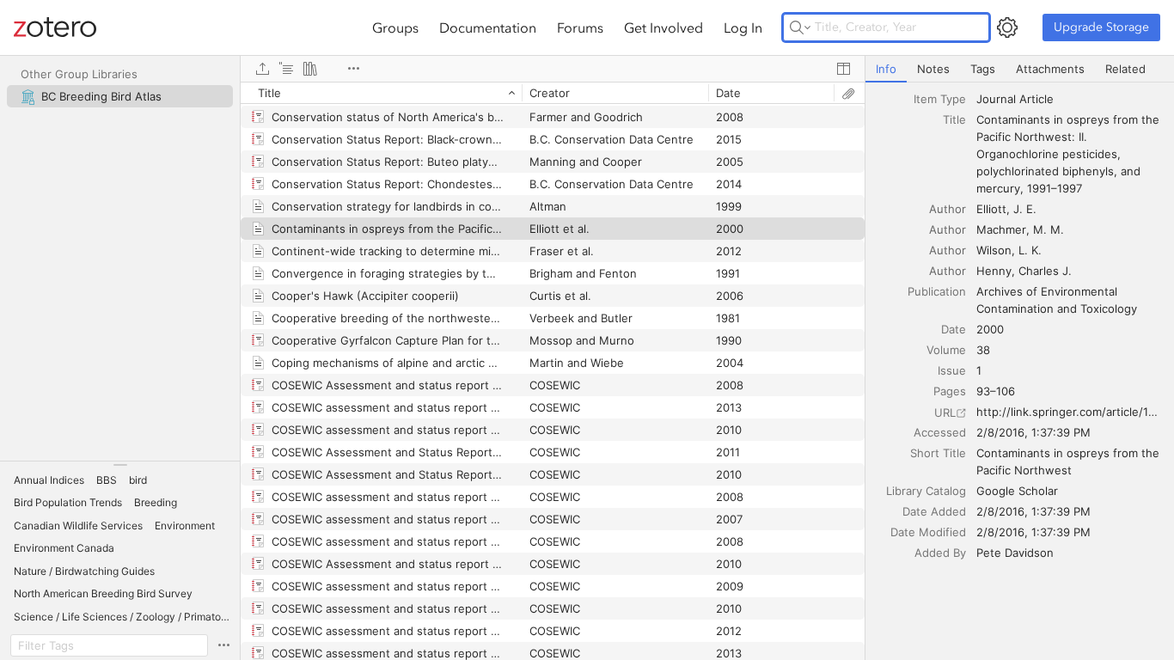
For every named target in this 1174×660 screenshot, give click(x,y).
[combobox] (1070, 99)
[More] (353, 69)
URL (945, 412)
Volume (946, 350)
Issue (952, 370)
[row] (553, 93)
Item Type (940, 99)
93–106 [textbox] (995, 391)
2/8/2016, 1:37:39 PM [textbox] (1033, 432)
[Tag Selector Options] (223, 645)
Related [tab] (1125, 69)
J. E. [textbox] (1024, 209)
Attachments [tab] (1050, 69)
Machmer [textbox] (1001, 229)
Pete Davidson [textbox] (1015, 552)
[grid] (553, 371)
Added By (940, 552)
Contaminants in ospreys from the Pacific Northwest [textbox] (1069, 461)
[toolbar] (553, 69)
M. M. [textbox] (1048, 229)
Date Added (934, 511)
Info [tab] (886, 69)
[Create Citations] (286, 69)
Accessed (940, 432)
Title (954, 119)
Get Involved (663, 27)
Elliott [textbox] (991, 209)
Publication (937, 291)
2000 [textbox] (990, 329)
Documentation (487, 27)
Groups (395, 27)
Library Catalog (926, 491)
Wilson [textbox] (994, 250)
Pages (949, 391)
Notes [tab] (933, 69)
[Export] (262, 69)
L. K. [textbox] (1030, 250)
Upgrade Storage (1101, 27)
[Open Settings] (1007, 27)
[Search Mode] (800, 27)
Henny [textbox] (994, 271)
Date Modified (928, 532)
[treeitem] (120, 96)
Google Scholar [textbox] (1017, 491)
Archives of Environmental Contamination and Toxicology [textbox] (1056, 299)
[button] (49, 480)
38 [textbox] (983, 350)
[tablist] (1019, 69)
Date (953, 329)
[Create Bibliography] (310, 69)
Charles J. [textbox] (1045, 271)
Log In (743, 27)
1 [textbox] (978, 370)
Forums (580, 27)
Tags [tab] (982, 69)
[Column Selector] (843, 69)
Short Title (938, 453)
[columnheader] (381, 92)
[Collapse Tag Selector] (120, 464)
